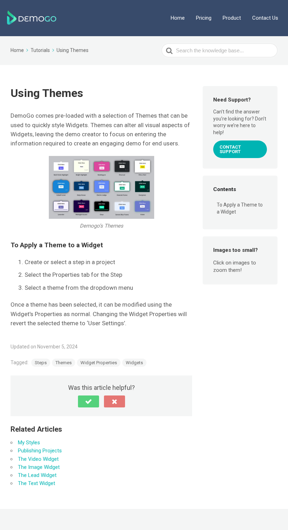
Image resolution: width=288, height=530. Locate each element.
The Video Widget (38, 459)
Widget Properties (98, 362)
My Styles (29, 442)
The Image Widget (39, 467)
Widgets (134, 362)
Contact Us (265, 18)
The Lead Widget (37, 475)
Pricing (203, 18)
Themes (63, 362)
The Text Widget (36, 483)
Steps (41, 362)
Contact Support (230, 149)
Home (178, 18)
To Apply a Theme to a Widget (240, 208)
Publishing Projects (40, 450)
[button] (88, 401)
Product (232, 18)
